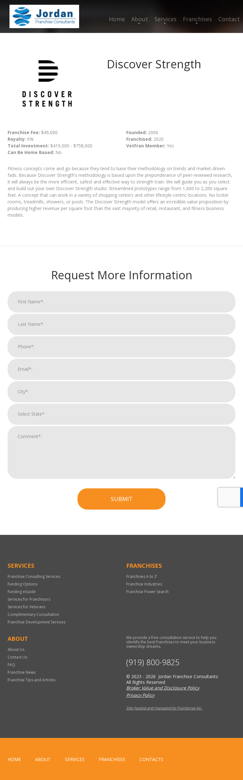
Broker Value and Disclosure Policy (162, 688)
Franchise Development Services (36, 622)
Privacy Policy (140, 695)
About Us (16, 649)
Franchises (197, 19)
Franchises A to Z (141, 576)
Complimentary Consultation (33, 614)
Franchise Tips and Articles (31, 680)
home (14, 759)
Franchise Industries (144, 584)
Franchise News (21, 672)
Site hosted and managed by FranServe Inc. (164, 708)
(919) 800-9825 (153, 662)
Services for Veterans (26, 607)
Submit (122, 499)
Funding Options (22, 584)
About (139, 19)
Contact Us (17, 657)
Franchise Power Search (147, 591)
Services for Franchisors (29, 599)
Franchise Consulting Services (34, 576)
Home (117, 19)
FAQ (11, 664)
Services (165, 19)
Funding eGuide (22, 591)
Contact (229, 19)
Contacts (151, 759)
